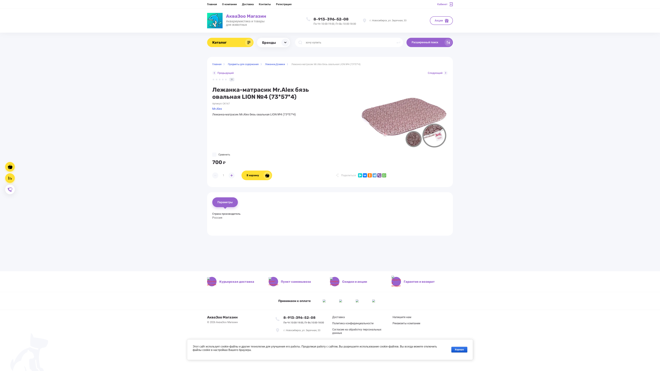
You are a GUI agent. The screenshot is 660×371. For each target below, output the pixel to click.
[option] (404, 121)
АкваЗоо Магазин (246, 16)
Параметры (225, 202)
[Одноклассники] (370, 175)
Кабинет (442, 4)
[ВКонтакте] (365, 175)
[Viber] (379, 175)
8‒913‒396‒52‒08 (331, 19)
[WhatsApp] (384, 175)
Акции (439, 20)
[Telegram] (374, 175)
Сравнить (224, 154)
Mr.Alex (217, 108)
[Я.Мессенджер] (360, 175)
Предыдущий (225, 73)
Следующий (435, 73)
